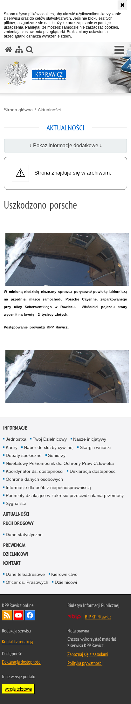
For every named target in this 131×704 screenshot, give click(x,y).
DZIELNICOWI (15, 554)
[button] (119, 50)
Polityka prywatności (84, 663)
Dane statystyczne (24, 534)
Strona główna (18, 109)
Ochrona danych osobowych (34, 479)
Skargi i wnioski (95, 447)
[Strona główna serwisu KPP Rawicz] (8, 49)
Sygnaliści (16, 503)
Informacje (15, 427)
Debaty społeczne (24, 455)
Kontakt (12, 563)
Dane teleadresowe (25, 574)
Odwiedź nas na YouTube (18, 615)
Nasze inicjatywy (89, 439)
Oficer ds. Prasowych (27, 582)
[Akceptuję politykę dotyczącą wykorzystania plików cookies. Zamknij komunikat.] (122, 5)
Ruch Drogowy (18, 523)
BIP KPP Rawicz (98, 616)
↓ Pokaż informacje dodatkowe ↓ (65, 145)
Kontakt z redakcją (17, 641)
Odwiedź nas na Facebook (30, 615)
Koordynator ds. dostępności (34, 471)
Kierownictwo (64, 574)
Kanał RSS (7, 615)
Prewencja (14, 545)
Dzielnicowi (66, 582)
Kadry (11, 447)
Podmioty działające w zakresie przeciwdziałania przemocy (65, 495)
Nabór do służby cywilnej (48, 447)
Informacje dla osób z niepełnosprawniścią (48, 487)
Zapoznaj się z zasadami (87, 654)
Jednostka (16, 439)
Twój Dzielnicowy (50, 439)
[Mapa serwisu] (19, 49)
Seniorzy (57, 455)
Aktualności (49, 109)
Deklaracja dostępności (93, 471)
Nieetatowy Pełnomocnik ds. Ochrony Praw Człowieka (60, 463)
